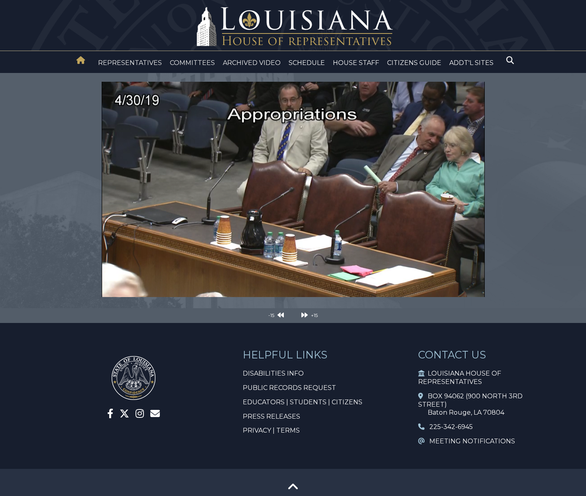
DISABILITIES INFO (273, 373)
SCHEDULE (307, 63)
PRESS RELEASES (271, 416)
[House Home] (81, 60)
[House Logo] (293, 27)
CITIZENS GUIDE (414, 63)
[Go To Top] (293, 489)
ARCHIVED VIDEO (252, 63)
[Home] (80, 61)
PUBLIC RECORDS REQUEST (289, 388)
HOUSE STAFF (356, 63)
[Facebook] (110, 415)
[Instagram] (140, 415)
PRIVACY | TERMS (271, 430)
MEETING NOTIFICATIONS (470, 441)
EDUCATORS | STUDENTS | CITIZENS (302, 402)
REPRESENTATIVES (130, 63)
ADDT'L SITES (471, 63)
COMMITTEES (192, 63)
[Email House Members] (155, 415)
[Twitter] (124, 415)
